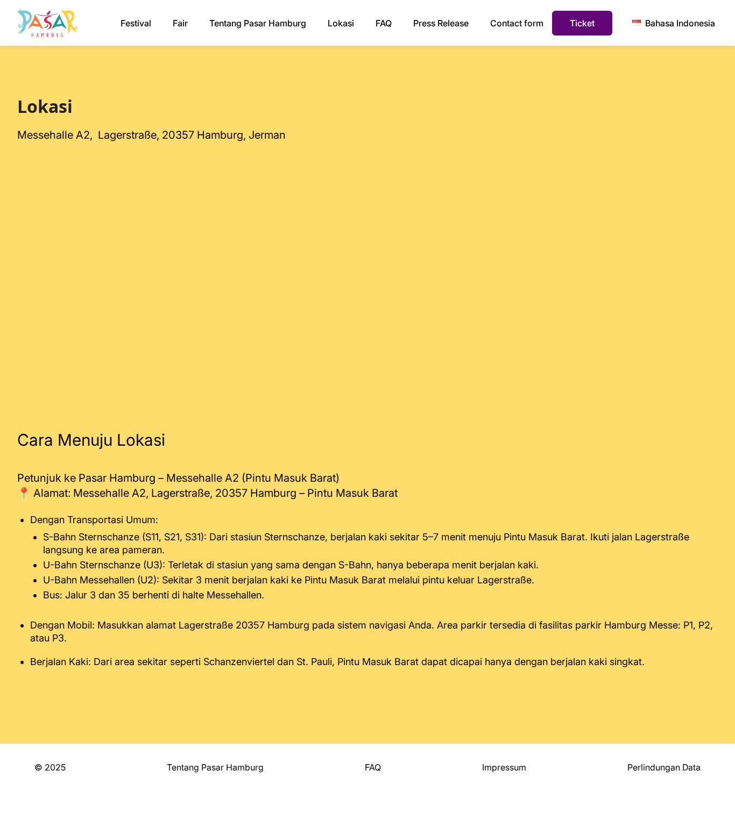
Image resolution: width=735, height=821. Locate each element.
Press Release (441, 23)
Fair (180, 23)
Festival (136, 23)
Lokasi (341, 23)
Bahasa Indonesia (680, 23)
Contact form (516, 23)
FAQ (384, 23)
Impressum (504, 767)
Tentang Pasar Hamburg (257, 23)
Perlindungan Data (664, 767)
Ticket (582, 23)
